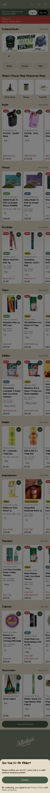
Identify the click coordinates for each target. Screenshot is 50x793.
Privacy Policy (37, 787)
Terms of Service (9, 790)
